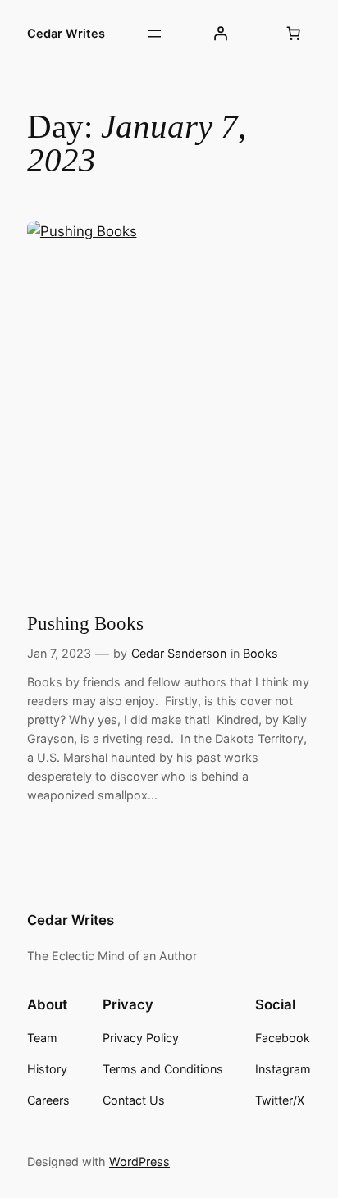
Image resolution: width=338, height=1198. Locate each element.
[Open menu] (154, 33)
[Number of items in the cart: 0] (293, 33)
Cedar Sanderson (178, 653)
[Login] (220, 33)
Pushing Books (85, 623)
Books (260, 653)
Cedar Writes (66, 33)
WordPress (139, 1161)
